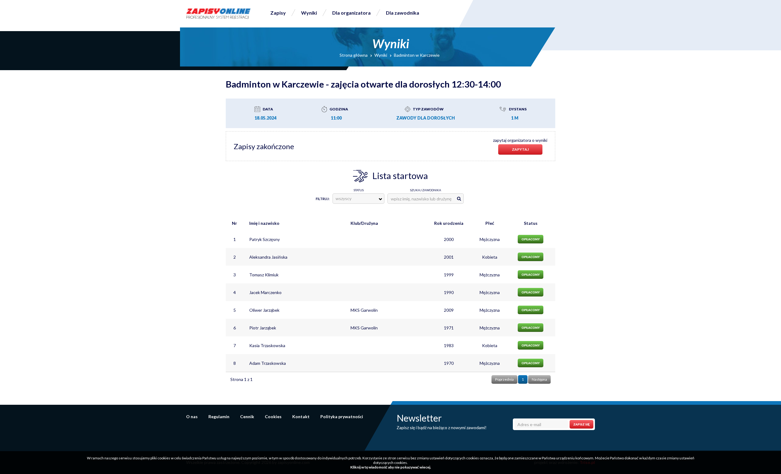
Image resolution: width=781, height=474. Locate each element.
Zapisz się (581, 424)
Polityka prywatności (341, 416)
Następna (539, 379)
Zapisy (278, 13)
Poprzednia (504, 379)
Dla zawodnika (402, 13)
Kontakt (301, 416)
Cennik (247, 416)
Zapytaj (520, 149)
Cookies (273, 416)
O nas (192, 416)
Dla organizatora (351, 13)
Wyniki (309, 13)
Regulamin (218, 416)
